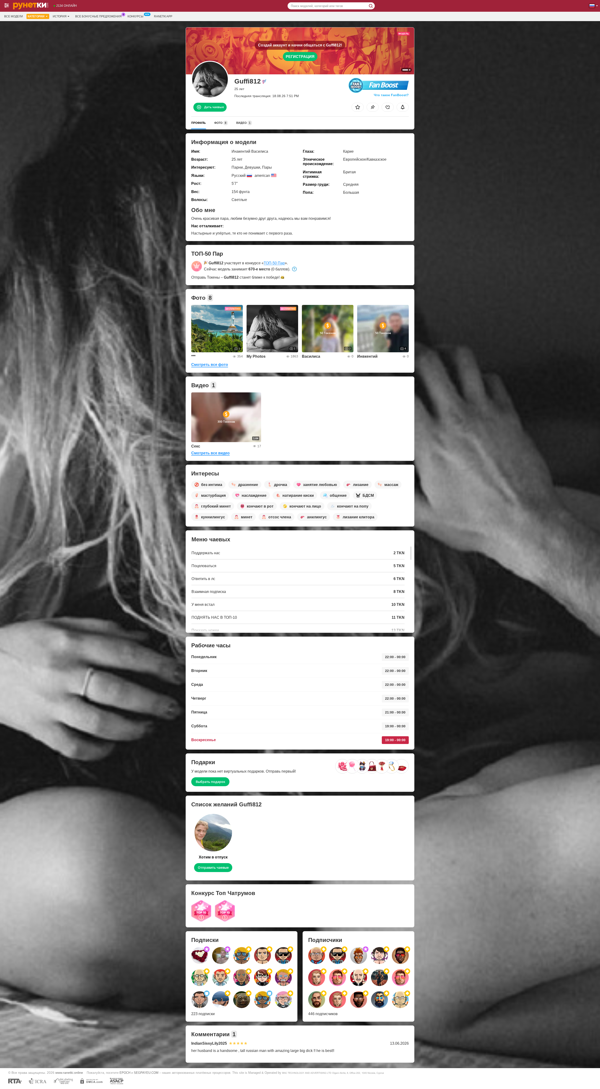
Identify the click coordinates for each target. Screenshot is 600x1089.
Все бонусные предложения (98, 16)
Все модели (13, 16)
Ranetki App (163, 16)
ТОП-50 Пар (274, 263)
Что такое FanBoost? (391, 95)
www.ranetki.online (69, 1072)
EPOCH (125, 1072)
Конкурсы (135, 16)
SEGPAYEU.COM (146, 1072)
